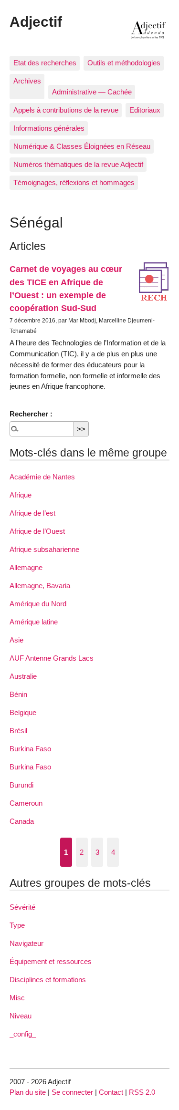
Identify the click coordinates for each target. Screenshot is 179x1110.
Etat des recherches (44, 63)
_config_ (23, 1034)
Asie (16, 640)
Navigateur (26, 943)
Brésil (18, 730)
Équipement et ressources (51, 961)
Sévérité (22, 907)
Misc (17, 998)
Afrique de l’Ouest (37, 531)
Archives (27, 81)
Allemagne (26, 567)
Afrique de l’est (32, 513)
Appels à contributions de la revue (65, 110)
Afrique (21, 495)
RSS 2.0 (142, 1092)
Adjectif (36, 21)
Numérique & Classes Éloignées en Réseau (81, 146)
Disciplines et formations (48, 979)
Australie (23, 676)
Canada (22, 821)
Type (17, 925)
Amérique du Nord (38, 604)
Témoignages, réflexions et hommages (74, 182)
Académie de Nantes (42, 477)
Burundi (21, 785)
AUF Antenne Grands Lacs (52, 658)
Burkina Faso (30, 749)
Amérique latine (34, 622)
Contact (111, 1092)
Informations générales (48, 128)
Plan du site (28, 1092)
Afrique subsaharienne (44, 549)
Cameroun (26, 803)
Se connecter (72, 1092)
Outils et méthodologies (123, 63)
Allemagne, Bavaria (40, 585)
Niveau (21, 1016)
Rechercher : (31, 414)
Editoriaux (144, 110)
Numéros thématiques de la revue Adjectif (78, 164)
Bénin (18, 694)
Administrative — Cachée (92, 92)
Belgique (23, 712)
